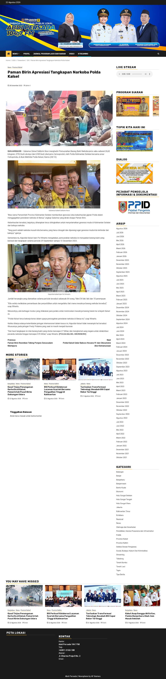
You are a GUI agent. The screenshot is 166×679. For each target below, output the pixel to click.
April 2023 (120, 386)
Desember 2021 (122, 449)
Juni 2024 (120, 331)
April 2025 (120, 292)
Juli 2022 (119, 422)
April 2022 (120, 434)
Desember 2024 (122, 307)
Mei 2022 (119, 430)
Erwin (26, 399)
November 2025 (122, 264)
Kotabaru (120, 515)
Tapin (118, 570)
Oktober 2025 (121, 268)
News (15, 54)
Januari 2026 (121, 256)
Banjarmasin (121, 484)
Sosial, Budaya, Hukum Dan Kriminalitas (132, 551)
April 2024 (120, 339)
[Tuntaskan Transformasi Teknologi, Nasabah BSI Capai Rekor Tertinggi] (96, 369)
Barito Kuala (121, 488)
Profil (26, 54)
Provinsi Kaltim (54, 384)
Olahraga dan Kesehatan (126, 527)
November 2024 (122, 311)
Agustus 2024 (121, 323)
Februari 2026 (121, 252)
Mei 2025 (119, 288)
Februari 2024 (121, 347)
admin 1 (28, 85)
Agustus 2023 (121, 371)
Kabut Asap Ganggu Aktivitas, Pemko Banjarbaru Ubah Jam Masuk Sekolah (140, 616)
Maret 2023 (120, 390)
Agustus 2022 (121, 418)
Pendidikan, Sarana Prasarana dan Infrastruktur (135, 531)
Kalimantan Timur (123, 511)
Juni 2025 (120, 284)
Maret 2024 (120, 343)
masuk (23, 416)
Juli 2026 (119, 233)
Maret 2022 (120, 438)
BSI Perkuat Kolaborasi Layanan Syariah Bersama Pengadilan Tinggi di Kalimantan (57, 391)
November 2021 (122, 453)
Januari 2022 (121, 446)
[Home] (8, 54)
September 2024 (122, 319)
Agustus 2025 (121, 276)
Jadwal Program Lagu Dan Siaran (49, 54)
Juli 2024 (119, 327)
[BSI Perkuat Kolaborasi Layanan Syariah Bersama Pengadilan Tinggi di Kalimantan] (59, 369)
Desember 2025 (122, 260)
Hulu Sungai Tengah (124, 499)
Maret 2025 (120, 296)
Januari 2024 (121, 351)
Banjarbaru (11, 384)
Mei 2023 (119, 382)
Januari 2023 (121, 398)
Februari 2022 (121, 442)
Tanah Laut (120, 566)
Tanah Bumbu (121, 562)
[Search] (158, 53)
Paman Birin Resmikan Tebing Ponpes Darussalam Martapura (30, 343)
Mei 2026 (119, 240)
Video (71, 54)
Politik (118, 535)
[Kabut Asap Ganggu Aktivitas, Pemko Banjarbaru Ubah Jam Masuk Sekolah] (141, 596)
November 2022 (122, 406)
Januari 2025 (121, 304)
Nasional (119, 519)
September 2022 (122, 414)
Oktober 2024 (121, 315)
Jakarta (83, 384)
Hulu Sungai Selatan (124, 495)
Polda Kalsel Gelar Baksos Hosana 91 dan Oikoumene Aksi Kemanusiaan (87, 343)
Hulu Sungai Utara (123, 503)
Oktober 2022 (121, 410)
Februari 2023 (121, 394)
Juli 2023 (119, 375)
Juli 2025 (119, 280)
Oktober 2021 (121, 457)
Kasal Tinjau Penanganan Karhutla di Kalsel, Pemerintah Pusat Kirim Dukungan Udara (20, 391)
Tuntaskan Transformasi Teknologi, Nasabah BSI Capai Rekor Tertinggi (95, 389)
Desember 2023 (122, 355)
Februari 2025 (121, 300)
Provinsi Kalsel (17, 67)
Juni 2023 (120, 378)
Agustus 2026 (121, 229)
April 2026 (120, 244)
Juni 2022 (120, 426)
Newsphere (83, 676)
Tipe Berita (120, 574)
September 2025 (122, 272)
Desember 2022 (122, 402)
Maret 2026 (120, 248)
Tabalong (120, 559)
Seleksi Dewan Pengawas (126, 547)
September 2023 (122, 367)
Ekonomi (119, 491)
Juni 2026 (120, 236)
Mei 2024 (119, 335)
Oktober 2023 (121, 363)
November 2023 (122, 359)
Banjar (118, 476)
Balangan (120, 472)
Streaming (83, 54)
